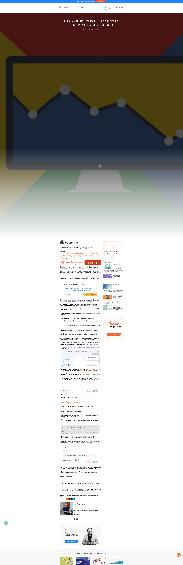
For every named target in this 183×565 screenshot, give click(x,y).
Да (83, 285)
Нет (91, 285)
